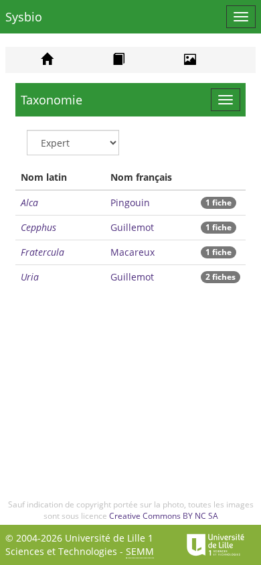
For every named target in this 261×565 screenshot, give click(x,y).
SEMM (140, 551)
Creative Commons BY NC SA (163, 515)
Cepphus (38, 227)
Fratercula (42, 252)
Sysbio (23, 17)
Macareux (132, 252)
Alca (29, 202)
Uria (30, 276)
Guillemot (132, 227)
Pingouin (130, 202)
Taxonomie (51, 100)
